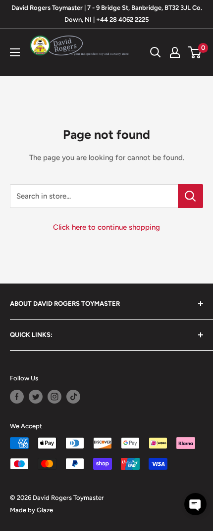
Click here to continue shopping (106, 227)
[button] (195, 504)
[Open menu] (15, 52)
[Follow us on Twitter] (36, 397)
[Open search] (155, 52)
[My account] (175, 52)
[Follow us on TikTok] (73, 397)
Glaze (45, 510)
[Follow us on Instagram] (54, 397)
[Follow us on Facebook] (17, 397)
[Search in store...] (190, 196)
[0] (195, 52)
